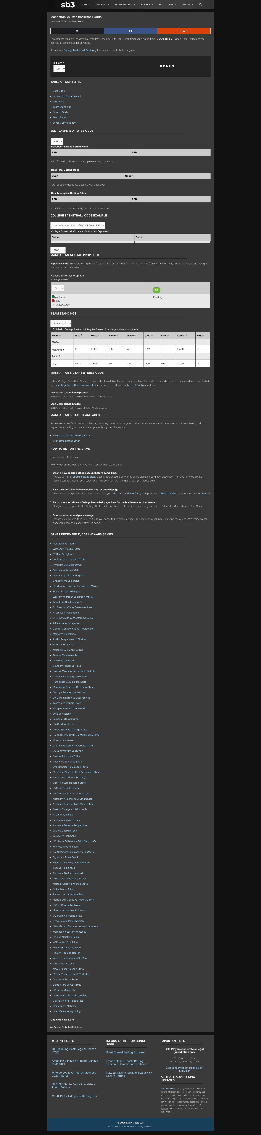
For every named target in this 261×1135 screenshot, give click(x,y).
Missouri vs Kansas (63, 740)
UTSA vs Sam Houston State (69, 782)
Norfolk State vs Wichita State (70, 883)
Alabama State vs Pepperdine (70, 825)
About (186, 4)
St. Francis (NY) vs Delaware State (72, 607)
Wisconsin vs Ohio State (67, 548)
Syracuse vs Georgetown (67, 564)
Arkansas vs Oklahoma (66, 612)
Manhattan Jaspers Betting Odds (71, 435)
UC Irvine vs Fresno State (67, 915)
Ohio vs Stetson (62, 713)
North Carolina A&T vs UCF (68, 649)
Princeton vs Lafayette (66, 623)
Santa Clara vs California (67, 984)
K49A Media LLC (168, 1088)
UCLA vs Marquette (64, 990)
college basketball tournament (75, 385)
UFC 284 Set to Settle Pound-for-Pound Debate (73, 1086)
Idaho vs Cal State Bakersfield (70, 995)
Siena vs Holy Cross (64, 644)
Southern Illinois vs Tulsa (67, 665)
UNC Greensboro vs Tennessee (71, 793)
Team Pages (60, 117)
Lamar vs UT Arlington (66, 718)
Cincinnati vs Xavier (64, 963)
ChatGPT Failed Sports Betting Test (75, 1096)
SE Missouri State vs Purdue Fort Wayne (76, 586)
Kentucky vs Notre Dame (67, 820)
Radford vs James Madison (68, 894)
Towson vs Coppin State (67, 702)
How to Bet (166, 4)
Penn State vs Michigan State (69, 681)
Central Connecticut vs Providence (73, 628)
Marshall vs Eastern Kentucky (69, 931)
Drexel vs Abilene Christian (68, 920)
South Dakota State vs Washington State (76, 734)
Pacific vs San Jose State (67, 761)
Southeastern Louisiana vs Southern (73, 851)
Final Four (140, 385)
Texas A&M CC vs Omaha (67, 947)
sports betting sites (84, 476)
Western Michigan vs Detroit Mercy (73, 596)
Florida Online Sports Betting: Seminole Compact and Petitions (127, 1062)
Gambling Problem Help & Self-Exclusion (185, 1069)
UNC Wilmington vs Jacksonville (71, 697)
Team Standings (62, 106)
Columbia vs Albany (64, 889)
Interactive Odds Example (67, 96)
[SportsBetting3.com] (68, 4)
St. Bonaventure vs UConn (68, 750)
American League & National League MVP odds (75, 1062)
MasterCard (133, 493)
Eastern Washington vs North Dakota (74, 671)
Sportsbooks (123, 4)
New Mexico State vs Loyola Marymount (76, 926)
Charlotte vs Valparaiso (66, 580)
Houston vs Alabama (65, 1005)
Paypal (206, 493)
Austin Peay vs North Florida (69, 639)
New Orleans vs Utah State (68, 968)
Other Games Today (64, 122)
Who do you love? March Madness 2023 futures (74, 1074)
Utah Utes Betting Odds (66, 440)
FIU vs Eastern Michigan (66, 591)
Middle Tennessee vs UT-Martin (71, 974)
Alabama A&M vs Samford (68, 873)
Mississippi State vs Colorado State (73, 687)
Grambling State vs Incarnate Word (73, 745)
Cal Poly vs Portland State (68, 1000)
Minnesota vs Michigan (66, 846)
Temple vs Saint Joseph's (67, 602)
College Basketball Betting (79, 50)
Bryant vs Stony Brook (66, 857)
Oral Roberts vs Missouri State (70, 766)
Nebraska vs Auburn (64, 543)
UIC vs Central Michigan (67, 905)
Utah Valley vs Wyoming (67, 1011)
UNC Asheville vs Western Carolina (73, 617)
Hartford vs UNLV (63, 724)
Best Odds (59, 90)
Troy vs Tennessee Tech (66, 655)
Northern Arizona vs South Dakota (72, 798)
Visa (115, 493)
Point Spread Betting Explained (126, 1052)
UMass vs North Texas (66, 787)
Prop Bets (58, 101)
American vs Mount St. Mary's (70, 777)
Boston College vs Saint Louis (70, 809)
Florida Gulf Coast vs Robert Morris (73, 899)
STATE (59, 63)
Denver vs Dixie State (65, 979)
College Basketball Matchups (68, 1027)
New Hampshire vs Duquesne (69, 575)
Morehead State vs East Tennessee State (76, 772)
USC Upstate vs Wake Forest (69, 878)
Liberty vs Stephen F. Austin (69, 910)
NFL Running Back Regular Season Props (74, 1050)
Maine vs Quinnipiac (64, 633)
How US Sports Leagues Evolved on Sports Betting (129, 1074)
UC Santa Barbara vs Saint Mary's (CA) (75, 841)
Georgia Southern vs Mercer (69, 692)
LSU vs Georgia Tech (65, 830)
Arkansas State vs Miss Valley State (73, 804)
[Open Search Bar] (198, 4)
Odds (84, 4)
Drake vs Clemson (63, 660)
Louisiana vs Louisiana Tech (69, 559)
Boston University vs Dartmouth (71, 862)
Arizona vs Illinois (63, 814)
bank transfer (168, 493)
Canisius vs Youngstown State (70, 676)
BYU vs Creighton (63, 554)
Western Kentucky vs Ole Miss (70, 958)
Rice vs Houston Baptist (66, 952)
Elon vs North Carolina (66, 936)
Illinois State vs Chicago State (70, 729)
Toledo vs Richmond (64, 835)
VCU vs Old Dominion (65, 942)
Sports (101, 4)
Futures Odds (60, 112)
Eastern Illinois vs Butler (66, 756)
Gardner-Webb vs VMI (65, 570)
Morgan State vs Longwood (69, 708)
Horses (145, 4)
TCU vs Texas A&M (64, 867)
